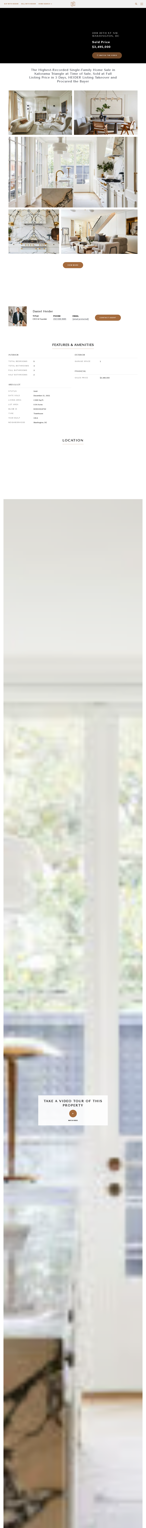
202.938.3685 (59, 319)
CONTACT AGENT (108, 317)
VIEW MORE (73, 265)
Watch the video (108, 55)
